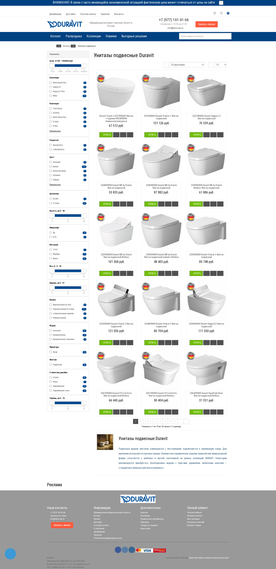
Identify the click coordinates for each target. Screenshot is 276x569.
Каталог (97, 519)
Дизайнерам (55, 14)
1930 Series (68, 108)
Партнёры (144, 522)
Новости (144, 512)
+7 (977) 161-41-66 (57, 512)
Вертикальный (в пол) (68, 305)
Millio (68, 96)
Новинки (111, 36)
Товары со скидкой (149, 525)
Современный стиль (68, 390)
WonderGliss (68, 145)
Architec (68, 113)
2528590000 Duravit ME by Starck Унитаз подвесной (161, 186)
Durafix (68, 199)
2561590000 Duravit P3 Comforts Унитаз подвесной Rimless (161, 394)
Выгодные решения (134, 36)
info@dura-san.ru (175, 28)
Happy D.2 (68, 87)
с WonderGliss (68, 149)
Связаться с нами (58, 515)
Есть (68, 237)
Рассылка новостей (195, 522)
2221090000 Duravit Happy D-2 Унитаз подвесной (206, 117)
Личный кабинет (194, 512)
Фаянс (68, 258)
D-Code (68, 122)
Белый (68, 166)
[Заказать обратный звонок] (10, 553)
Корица (68, 180)
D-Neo (68, 126)
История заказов (194, 515)
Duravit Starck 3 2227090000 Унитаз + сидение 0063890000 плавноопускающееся (116, 118)
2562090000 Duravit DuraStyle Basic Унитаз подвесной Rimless (206, 394)
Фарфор (68, 254)
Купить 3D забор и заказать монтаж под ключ (209, 558)
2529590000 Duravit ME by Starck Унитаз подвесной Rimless (116, 256)
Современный (68, 386)
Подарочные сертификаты (152, 519)
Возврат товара (194, 525)
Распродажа (74, 36)
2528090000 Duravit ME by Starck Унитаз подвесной (116, 186)
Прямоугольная (68, 335)
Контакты (118, 14)
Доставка (70, 14)
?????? (68, 250)
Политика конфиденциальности (108, 538)
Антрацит (68, 162)
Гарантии (105, 14)
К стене (68, 203)
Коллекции (94, 36)
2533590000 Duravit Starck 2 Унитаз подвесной (116, 325)
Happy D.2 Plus (68, 91)
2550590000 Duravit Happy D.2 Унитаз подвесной (206, 325)
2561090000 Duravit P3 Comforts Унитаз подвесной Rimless (116, 394)
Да (68, 233)
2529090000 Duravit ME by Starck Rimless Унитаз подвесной (206, 186)
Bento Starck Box (68, 83)
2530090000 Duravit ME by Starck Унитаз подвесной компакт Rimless (161, 256)
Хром (68, 352)
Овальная (68, 331)
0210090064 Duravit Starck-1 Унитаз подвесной (161, 117)
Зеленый (68, 175)
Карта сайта (145, 528)
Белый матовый (68, 171)
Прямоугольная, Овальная (68, 339)
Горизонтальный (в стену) (68, 309)
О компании (99, 528)
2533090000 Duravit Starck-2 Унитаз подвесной (206, 256)
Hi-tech (68, 377)
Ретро (68, 382)
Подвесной (68, 365)
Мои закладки (193, 519)
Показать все (55, 131)
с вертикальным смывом (68, 313)
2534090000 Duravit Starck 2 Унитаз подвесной (161, 325)
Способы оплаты (88, 14)
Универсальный (68, 318)
